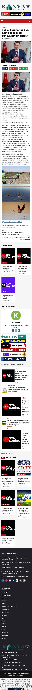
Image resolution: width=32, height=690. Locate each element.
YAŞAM (3, 638)
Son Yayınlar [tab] (5, 364)
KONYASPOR (5, 609)
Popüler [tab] (12, 364)
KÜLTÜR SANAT (5, 612)
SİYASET (3, 626)
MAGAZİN (4, 615)
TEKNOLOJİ (4, 632)
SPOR (8, 418)
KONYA (3, 603)
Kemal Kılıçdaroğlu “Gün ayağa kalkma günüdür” (8, 296)
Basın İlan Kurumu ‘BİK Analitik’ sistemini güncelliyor (8, 268)
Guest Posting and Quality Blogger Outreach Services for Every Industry (18, 390)
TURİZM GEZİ (5, 635)
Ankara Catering (18, 679)
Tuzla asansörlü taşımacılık (22, 683)
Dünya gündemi (8, 225)
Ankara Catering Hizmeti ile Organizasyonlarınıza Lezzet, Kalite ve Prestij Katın (22, 375)
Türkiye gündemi (12, 227)
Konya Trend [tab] (20, 364)
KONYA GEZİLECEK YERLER (9, 606)
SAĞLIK (3, 624)
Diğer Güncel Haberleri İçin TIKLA (12, 222)
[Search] (30, 21)
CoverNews (11, 675)
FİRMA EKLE (17, 368)
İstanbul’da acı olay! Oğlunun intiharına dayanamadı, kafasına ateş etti (12, 232)
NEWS (3, 621)
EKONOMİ (4, 592)
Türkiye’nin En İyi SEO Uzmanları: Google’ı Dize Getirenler (7, 510)
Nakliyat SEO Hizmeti (7, 679)
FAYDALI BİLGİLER (11, 385)
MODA (3, 618)
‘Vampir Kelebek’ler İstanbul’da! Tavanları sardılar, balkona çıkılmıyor (16, 237)
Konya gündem (15, 225)
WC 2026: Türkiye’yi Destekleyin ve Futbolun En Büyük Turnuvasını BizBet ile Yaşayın (18, 423)
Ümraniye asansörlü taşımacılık (17, 681)
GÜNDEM (4, 27)
